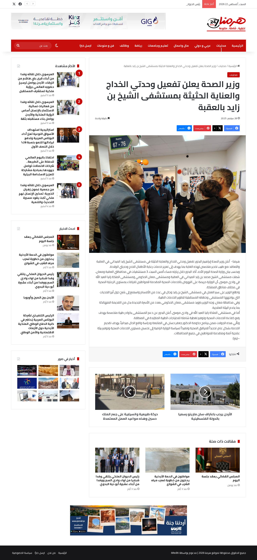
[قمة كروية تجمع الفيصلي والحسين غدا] (27, 383)
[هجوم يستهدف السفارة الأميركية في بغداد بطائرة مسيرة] (69, 395)
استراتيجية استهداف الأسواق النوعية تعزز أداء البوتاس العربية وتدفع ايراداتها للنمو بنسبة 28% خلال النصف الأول (37, 138)
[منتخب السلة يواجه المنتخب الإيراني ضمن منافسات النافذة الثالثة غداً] (27, 370)
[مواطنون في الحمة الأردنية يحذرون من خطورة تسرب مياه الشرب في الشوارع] (167, 460)
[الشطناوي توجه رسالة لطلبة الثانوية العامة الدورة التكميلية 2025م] (69, 370)
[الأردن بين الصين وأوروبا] (68, 303)
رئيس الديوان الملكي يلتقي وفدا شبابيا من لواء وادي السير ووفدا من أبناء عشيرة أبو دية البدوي (148, 4)
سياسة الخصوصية (22, 552)
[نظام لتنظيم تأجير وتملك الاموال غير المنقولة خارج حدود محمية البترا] (48, 383)
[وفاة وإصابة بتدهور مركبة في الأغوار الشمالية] (48, 395)
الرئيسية (237, 45)
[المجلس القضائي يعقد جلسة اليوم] (218, 460)
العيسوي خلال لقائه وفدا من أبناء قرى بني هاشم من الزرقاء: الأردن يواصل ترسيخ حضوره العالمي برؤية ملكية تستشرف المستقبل (36, 83)
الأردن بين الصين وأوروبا (38, 297)
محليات (221, 45)
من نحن (51, 552)
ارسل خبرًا (85, 45)
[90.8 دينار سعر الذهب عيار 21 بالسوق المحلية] (48, 370)
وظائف (124, 45)
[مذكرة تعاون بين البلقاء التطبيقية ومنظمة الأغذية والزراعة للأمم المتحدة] (69, 383)
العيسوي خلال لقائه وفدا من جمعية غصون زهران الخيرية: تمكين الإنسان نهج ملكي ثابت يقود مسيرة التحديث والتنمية (36, 194)
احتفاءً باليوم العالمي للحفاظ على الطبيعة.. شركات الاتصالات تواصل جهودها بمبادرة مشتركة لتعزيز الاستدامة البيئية (37, 166)
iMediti (175, 552)
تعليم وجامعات (158, 45)
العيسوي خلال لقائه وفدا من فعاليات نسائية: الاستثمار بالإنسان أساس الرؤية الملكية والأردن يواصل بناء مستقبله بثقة (37, 110)
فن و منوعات (105, 45)
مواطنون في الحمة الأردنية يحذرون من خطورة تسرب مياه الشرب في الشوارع (170, 480)
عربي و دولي (202, 45)
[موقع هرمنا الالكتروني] (226, 24)
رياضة (138, 45)
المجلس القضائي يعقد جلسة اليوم (221, 478)
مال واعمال (181, 45)
